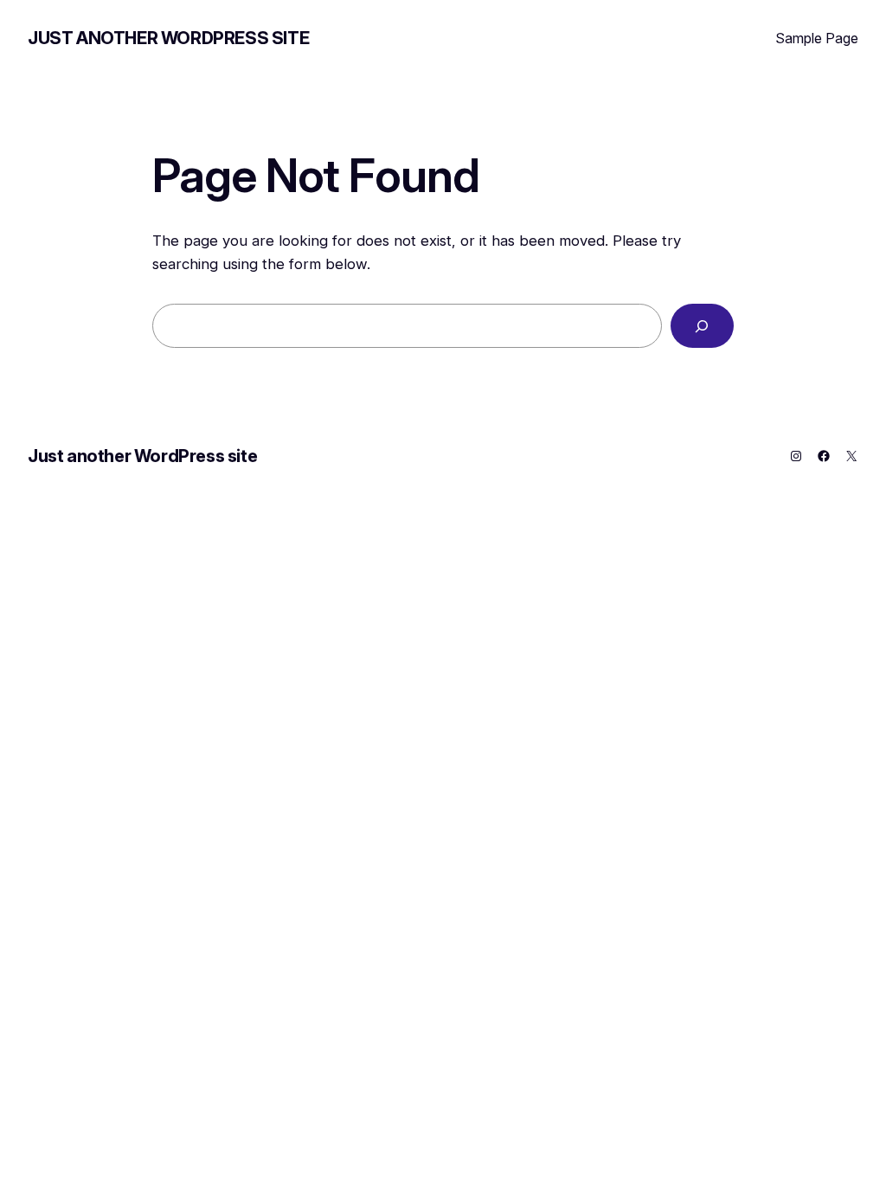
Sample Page (816, 38)
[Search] (702, 326)
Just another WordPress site (168, 38)
